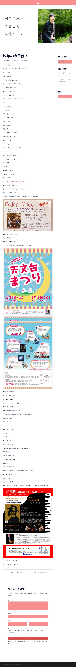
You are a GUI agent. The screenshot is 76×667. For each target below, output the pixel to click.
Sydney (22, 664)
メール (10, 621)
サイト (31, 621)
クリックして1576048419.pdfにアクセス (14, 181)
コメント (10, 600)
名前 (9, 613)
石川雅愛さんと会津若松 (15, 572)
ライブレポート (25, 60)
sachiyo (9, 60)
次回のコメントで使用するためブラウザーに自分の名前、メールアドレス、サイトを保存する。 (28, 631)
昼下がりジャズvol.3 (63, 85)
